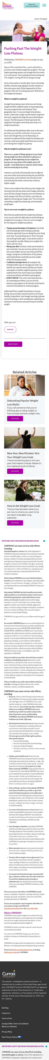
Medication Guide (10, 952)
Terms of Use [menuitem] (7, 1018)
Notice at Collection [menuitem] (9, 1027)
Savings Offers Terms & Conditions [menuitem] (15, 1024)
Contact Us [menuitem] (6, 1013)
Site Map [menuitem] (5, 1008)
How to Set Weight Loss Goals (23, 506)
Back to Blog (13, 344)
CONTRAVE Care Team (23, 60)
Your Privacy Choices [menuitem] (10, 1037)
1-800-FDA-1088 (31, 908)
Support (10, 329)
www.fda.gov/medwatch (12, 908)
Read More (15, 418)
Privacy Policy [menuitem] (7, 1032)
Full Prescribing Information (22, 950)
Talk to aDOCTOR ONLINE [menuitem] (32, 5)
